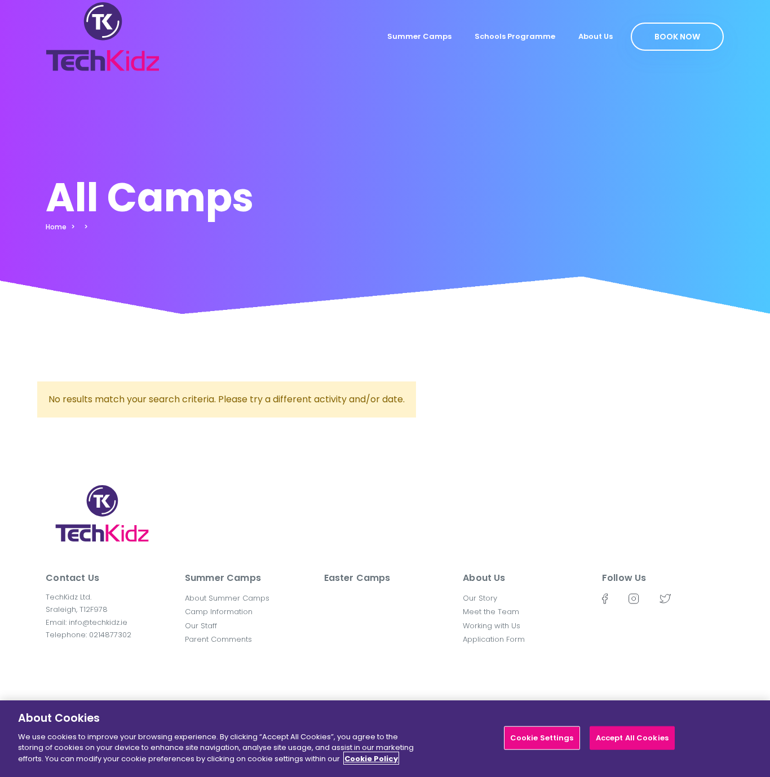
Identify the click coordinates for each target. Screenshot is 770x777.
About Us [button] (484, 577)
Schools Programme (515, 36)
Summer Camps (419, 36)
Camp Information (219, 611)
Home (56, 227)
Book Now (677, 36)
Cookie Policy (371, 758)
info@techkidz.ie (98, 622)
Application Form (494, 639)
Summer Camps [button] (223, 577)
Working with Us (491, 625)
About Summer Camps (227, 598)
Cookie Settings (542, 737)
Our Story (480, 598)
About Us (595, 36)
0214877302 (110, 634)
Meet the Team (491, 611)
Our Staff (201, 625)
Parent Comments (218, 639)
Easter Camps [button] (357, 577)
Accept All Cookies (632, 737)
